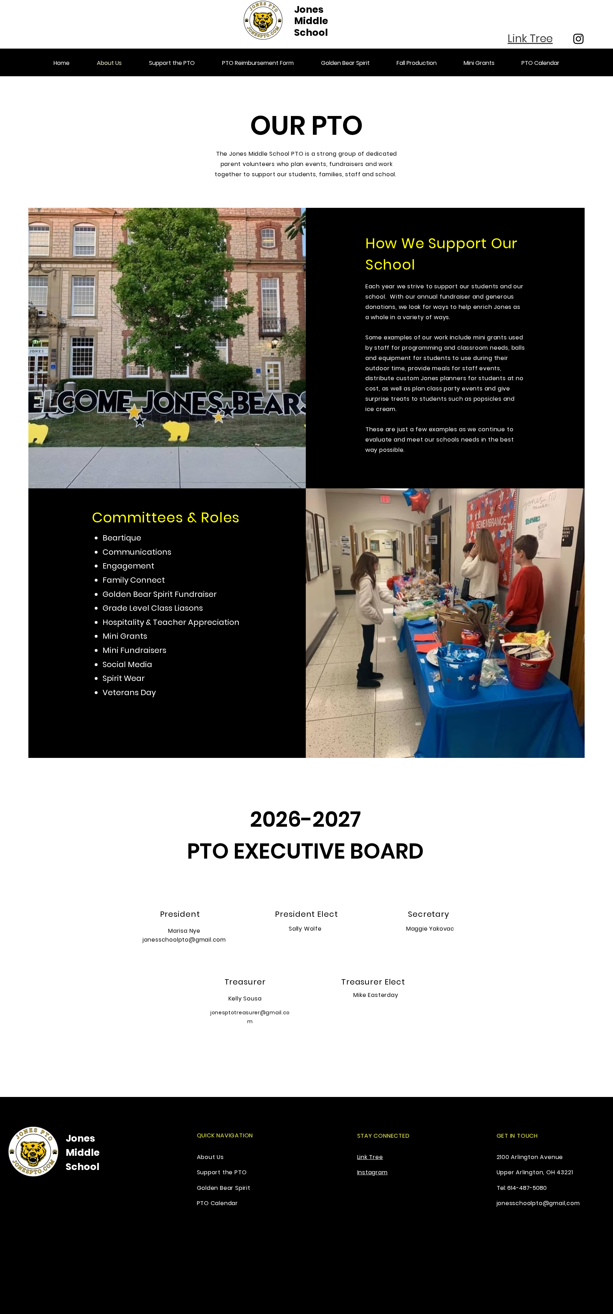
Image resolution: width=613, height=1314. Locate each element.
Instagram (372, 1172)
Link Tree (370, 1157)
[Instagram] (578, 39)
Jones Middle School (311, 21)
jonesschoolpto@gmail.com (184, 940)
